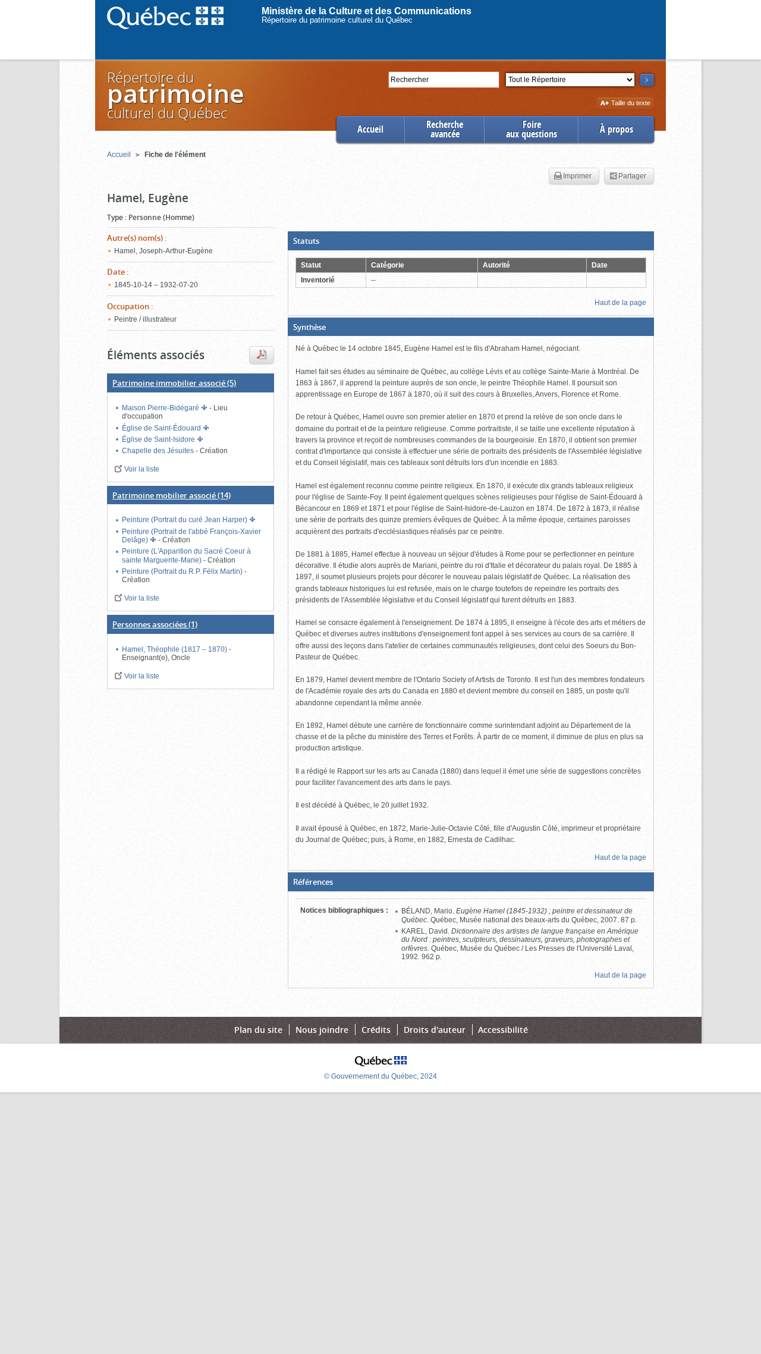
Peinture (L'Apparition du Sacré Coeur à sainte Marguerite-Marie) (186, 555)
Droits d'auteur (435, 1029)
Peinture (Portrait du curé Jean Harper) (185, 520)
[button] (471, 240)
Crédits (376, 1029)
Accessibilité (503, 1029)
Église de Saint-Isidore (159, 439)
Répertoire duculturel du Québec (175, 94)
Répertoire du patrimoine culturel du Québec (337, 19)
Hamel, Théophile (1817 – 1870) (175, 649)
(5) (174, 383)
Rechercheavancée (444, 129)
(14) (171, 495)
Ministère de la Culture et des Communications (366, 11)
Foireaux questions (531, 129)
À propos (616, 129)
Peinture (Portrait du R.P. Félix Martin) (183, 571)
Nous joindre (321, 1029)
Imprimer (577, 176)
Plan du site (258, 1029)
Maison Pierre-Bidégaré (161, 408)
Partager (632, 176)
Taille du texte (630, 104)
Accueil (370, 129)
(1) (154, 624)
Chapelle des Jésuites (159, 451)
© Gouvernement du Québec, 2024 (380, 1076)
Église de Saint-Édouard (162, 428)
